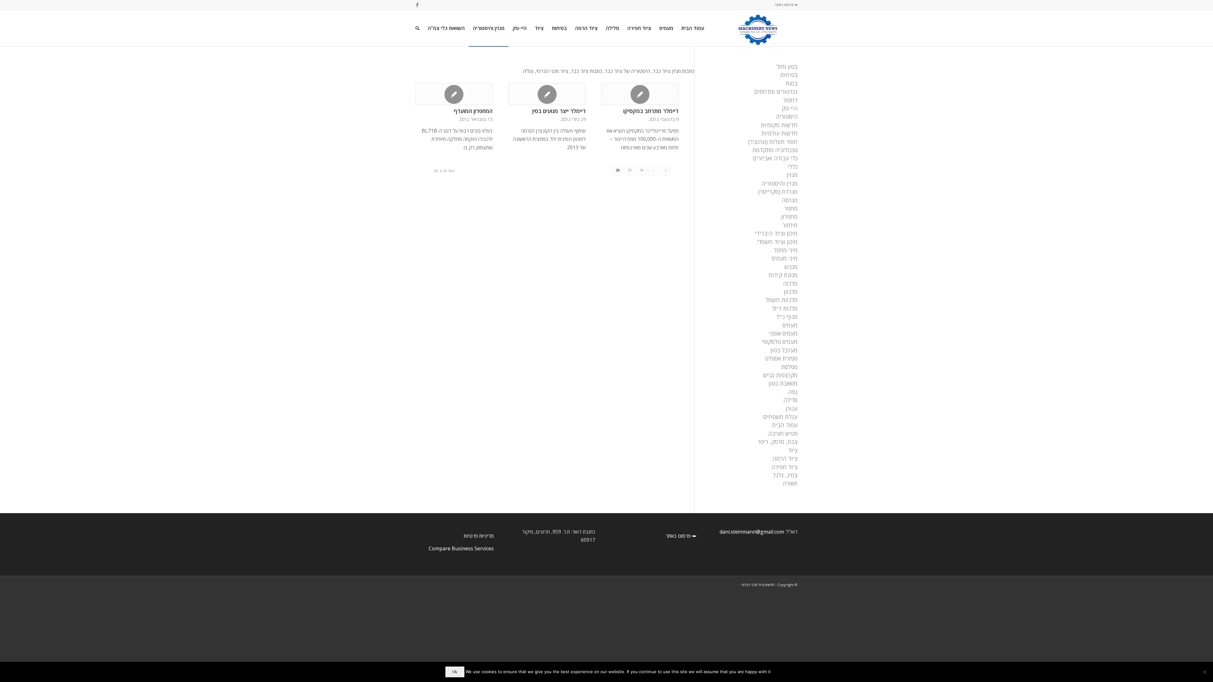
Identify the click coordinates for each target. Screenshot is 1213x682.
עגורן (792, 408)
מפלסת (789, 367)
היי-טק (790, 108)
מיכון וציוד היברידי (776, 233)
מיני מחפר (786, 250)
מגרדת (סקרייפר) (778, 191)
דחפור (790, 100)
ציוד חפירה (784, 467)
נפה (793, 392)
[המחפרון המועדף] (453, 94)
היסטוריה (787, 116)
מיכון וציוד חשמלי (777, 242)
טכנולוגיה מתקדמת (775, 150)
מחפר (791, 208)
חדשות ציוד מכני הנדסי (757, 584)
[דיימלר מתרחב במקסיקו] (640, 94)
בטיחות (789, 75)
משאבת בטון (783, 383)
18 (641, 170)
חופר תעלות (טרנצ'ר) (773, 142)
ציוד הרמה (785, 458)
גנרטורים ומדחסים (776, 91)
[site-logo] (758, 28)
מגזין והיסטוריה (780, 183)
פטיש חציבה (783, 433)
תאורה (790, 483)
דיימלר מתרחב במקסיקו (651, 111)
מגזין (792, 175)
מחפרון (789, 216)
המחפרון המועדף (473, 111)
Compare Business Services (461, 548)
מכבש (791, 267)
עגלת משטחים (780, 417)
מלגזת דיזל (785, 308)
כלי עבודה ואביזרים (775, 158)
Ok (454, 671)
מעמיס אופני (783, 333)
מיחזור (790, 225)
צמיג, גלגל (785, 475)
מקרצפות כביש (780, 375)
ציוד (793, 450)
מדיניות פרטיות (479, 535)
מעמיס (790, 325)
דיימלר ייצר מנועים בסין (559, 111)
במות (792, 83)
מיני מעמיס (785, 258)
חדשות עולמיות (779, 133)
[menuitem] (692, 28)
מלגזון (791, 292)
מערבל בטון (784, 350)
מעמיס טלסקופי (780, 341)
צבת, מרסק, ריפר (778, 442)
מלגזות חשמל (782, 300)
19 (629, 170)
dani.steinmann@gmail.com (752, 531)
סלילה (790, 400)
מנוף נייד (787, 316)
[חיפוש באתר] (417, 28)
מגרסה (790, 200)
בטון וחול (787, 66)
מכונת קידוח (783, 275)
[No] (1205, 672)
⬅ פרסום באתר (786, 4)
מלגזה (790, 283)
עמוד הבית (785, 425)
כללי (793, 166)
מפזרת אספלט (781, 358)
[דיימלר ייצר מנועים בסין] (546, 94)
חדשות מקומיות (779, 125)
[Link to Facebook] (417, 4)
